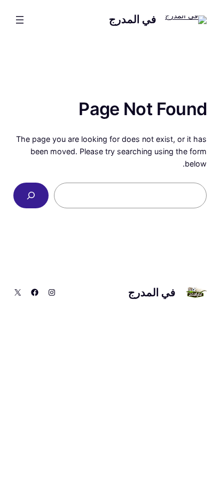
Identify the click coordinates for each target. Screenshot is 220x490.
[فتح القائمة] (19, 19)
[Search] (31, 195)
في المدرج (133, 19)
